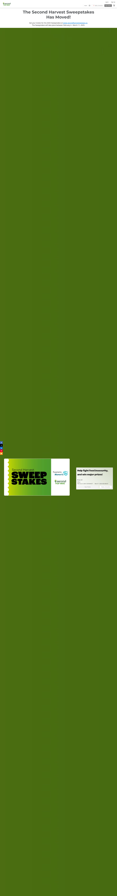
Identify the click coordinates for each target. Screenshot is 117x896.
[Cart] (114, 5)
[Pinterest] (1, 450)
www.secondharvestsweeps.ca (75, 23)
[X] (1, 445)
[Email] (1, 453)
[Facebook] (1, 442)
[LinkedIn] (1, 448)
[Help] (89, 5)
